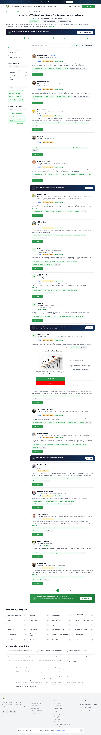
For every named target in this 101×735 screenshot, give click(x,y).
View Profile (37, 74)
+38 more (50, 530)
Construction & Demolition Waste (39, 634)
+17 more (68, 503)
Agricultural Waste (61, 625)
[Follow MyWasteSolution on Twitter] (7, 711)
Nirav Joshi (41, 136)
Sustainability (17, 629)
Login (69, 6)
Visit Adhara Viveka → (85, 32)
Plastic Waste (13, 75)
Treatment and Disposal (16, 55)
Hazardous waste (72, 38)
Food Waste (39, 629)
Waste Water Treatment (17, 625)
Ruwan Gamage (43, 541)
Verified (53, 55)
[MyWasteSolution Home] (15, 698)
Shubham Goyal (43, 334)
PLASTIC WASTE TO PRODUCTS (76, 528)
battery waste (60, 261)
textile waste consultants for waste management (78, 660)
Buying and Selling (15, 57)
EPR (10, 99)
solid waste (12, 96)
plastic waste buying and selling (79, 444)
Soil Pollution (61, 639)
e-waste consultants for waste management (21, 656)
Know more (69, 1)
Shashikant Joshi (43, 82)
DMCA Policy (57, 719)
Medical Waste (84, 634)
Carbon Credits (79, 316)
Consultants (15, 6)
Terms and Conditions (60, 714)
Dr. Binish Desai (43, 465)
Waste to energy (64, 478)
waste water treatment (73, 396)
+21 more (46, 579)
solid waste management (66, 316)
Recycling (12, 72)
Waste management (50, 261)
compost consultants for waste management (21, 660)
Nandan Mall (41, 564)
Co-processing (67, 96)
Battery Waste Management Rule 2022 (43, 264)
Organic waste (66, 147)
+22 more (50, 292)
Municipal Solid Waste (14, 93)
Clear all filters (48, 50)
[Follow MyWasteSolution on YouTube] (10, 711)
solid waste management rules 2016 (42, 503)
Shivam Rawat (42, 222)
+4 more (47, 480)
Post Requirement (88, 6)
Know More (50, 378)
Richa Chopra (42, 110)
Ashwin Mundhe (43, 514)
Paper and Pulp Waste (84, 629)
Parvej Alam (41, 195)
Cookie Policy (57, 722)
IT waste (75, 553)
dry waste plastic (55, 553)
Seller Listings (35, 708)
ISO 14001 (76, 211)
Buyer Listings (35, 705)
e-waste (19, 96)
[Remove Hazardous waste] (41, 50)
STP (14, 99)
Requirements (52, 6)
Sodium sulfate (11, 40)
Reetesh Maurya (43, 55)
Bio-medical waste (49, 96)
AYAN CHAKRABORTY (45, 161)
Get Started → (86, 598)
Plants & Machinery (36, 710)
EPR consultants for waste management (50, 656)
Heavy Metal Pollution (31, 38)
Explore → (89, 188)
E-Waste (20, 38)
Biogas (84, 625)
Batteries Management (46, 38)
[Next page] (70, 590)
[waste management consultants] (7, 6)
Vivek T (40, 303)
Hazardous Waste (61, 620)
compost (20, 99)
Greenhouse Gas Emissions (61, 634)
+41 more (83, 347)
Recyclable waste (75, 478)
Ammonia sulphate (23, 40)
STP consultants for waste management (79, 656)
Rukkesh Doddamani (45, 491)
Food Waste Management (84, 620)
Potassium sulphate (85, 38)
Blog (55, 701)
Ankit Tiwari (42, 275)
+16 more (57, 264)
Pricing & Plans (58, 705)
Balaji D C (41, 248)
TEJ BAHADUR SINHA (45, 409)
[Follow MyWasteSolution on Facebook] (14, 711)
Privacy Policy (58, 717)
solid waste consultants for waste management (78, 651)
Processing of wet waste (51, 501)
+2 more (35, 71)
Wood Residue (17, 634)
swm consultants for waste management (50, 660)
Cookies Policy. (61, 730)
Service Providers (26, 6)
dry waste (35, 447)
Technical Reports (59, 703)
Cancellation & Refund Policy (62, 724)
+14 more (88, 422)
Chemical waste (39, 639)
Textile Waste (84, 639)
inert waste (36, 237)
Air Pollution (17, 639)
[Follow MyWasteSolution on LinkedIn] (3, 711)
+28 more (35, 150)
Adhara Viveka (58, 708)
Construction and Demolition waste (54, 235)
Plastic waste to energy (39, 530)
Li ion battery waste (72, 261)
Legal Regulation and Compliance (15, 51)
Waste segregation (38, 480)
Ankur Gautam (42, 433)
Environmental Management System (17, 78)
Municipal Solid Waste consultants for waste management (50, 651)
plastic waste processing (39, 292)
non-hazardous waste (61, 123)
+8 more (35, 125)
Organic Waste (19, 123)
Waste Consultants (15, 48)
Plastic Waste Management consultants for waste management (20, 651)
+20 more (35, 177)
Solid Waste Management (17, 70)
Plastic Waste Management (16, 90)
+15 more (82, 553)
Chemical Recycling (60, 38)
